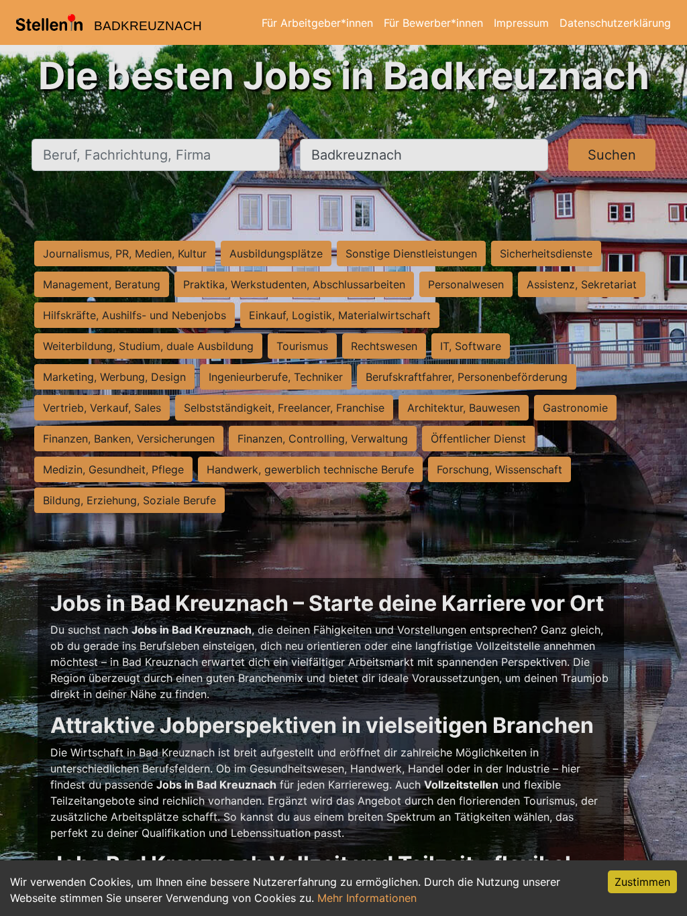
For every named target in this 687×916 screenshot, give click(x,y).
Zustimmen (642, 882)
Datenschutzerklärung (615, 23)
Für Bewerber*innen (433, 23)
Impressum (521, 23)
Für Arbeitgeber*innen (317, 23)
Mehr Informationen (367, 898)
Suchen (612, 155)
